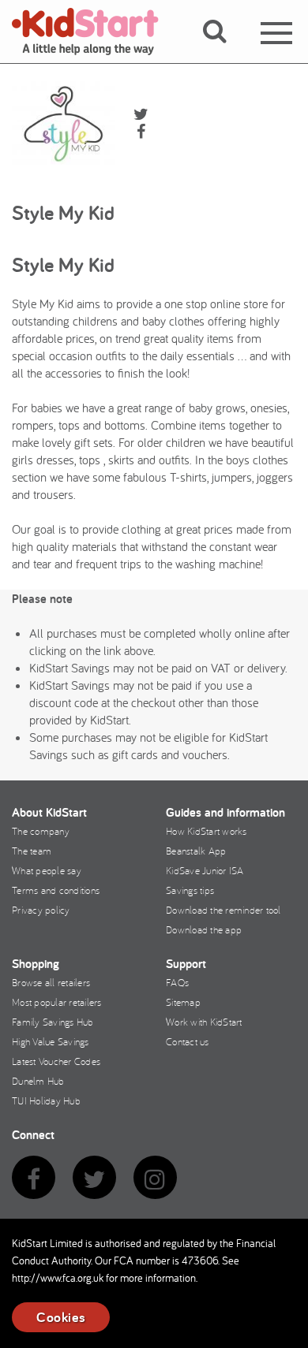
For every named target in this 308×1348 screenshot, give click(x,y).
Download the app (204, 929)
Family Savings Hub (53, 1021)
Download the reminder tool (223, 909)
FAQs (177, 982)
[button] (224, 49)
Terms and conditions (56, 890)
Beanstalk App (196, 850)
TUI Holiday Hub (46, 1100)
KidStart (95, 31)
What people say (46, 870)
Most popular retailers (57, 1002)
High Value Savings (50, 1041)
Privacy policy (41, 909)
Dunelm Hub (38, 1080)
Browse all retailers (51, 982)
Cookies (60, 1317)
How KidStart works (206, 831)
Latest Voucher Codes (56, 1061)
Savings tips (190, 890)
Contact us (187, 1041)
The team (31, 850)
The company (40, 831)
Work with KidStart (204, 1021)
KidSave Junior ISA (205, 870)
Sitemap (183, 1002)
